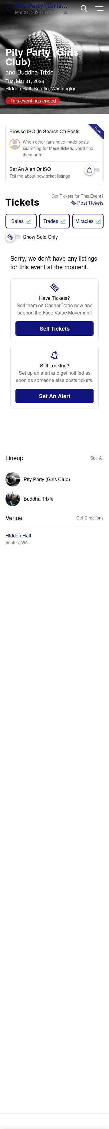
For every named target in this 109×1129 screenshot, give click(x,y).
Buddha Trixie (35, 72)
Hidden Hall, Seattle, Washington (41, 88)
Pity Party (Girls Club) (42, 56)
